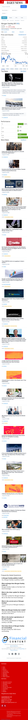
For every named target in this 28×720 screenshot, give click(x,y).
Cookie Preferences (10, 714)
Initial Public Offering (14, 571)
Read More (23, 140)
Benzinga (4, 95)
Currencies (12, 20)
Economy (6, 306)
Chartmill (4, 266)
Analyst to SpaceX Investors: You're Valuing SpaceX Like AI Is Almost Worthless (12, 319)
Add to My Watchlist (5, 29)
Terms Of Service (13, 650)
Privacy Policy (21, 648)
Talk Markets (5, 304)
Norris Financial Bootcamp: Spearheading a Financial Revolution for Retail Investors (12, 189)
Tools (22, 17)
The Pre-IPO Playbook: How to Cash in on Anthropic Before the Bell (12, 564)
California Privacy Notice (17, 713)
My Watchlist (14, 10)
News (8, 20)
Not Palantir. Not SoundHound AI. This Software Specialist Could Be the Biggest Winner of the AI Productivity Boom (14, 248)
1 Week (7, 68)
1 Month (11, 68)
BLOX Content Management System (15, 715)
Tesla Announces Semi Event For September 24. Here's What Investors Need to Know (14, 108)
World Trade (9, 306)
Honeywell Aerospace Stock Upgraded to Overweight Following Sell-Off (12, 546)
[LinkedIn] (15, 654)
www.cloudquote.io (14, 645)
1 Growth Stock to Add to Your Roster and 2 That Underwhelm (14, 381)
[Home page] (14, 2)
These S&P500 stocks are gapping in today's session (13, 262)
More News (23, 71)
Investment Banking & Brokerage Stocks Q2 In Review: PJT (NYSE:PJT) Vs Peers (13, 436)
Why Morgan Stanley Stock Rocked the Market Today (13, 416)
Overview (4, 20)
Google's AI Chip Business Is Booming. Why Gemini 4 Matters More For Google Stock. (12, 279)
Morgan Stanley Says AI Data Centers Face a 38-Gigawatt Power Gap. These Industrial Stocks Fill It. (13, 472)
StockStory (4, 366)
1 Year (21, 68)
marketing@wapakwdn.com (11, 702)
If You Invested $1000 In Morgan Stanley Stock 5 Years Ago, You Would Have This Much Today (14, 454)
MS (18, 23)
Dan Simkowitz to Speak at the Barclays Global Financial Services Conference (13, 511)
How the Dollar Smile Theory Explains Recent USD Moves (13, 299)
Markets (4, 17)
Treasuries (22, 20)
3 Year (25, 68)
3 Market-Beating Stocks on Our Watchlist (12, 493)
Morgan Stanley (6, 515)
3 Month (16, 68)
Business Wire (5, 517)
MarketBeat (5, 569)
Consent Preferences (5, 719)
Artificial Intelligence (7, 176)
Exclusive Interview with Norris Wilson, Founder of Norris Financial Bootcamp (13, 170)
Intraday (3, 68)
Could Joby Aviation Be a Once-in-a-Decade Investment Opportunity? (13, 152)
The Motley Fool (5, 117)
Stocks (10, 17)
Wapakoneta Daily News (15, 711)
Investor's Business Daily (6, 284)
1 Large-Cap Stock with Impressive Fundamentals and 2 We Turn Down (10, 361)
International (17, 20)
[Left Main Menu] (2, 2)
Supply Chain (19, 571)
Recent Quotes (4, 10)
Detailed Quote (22, 34)
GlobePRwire (5, 174)
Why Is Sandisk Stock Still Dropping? (11, 529)
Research (22, 32)
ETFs (16, 17)
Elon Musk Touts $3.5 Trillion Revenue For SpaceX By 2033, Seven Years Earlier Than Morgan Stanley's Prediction (12, 84)
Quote (5, 32)
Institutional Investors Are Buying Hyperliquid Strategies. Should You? (13, 398)
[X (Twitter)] (9, 654)
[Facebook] (12, 654)
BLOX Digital (10, 716)
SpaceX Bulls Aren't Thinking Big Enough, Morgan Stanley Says (12, 230)
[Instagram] (18, 654)
